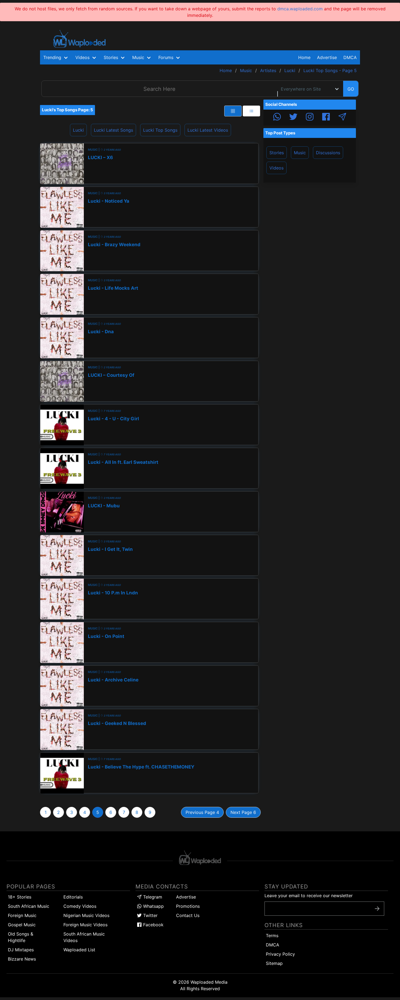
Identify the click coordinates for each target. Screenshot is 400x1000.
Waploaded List (79, 949)
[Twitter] (293, 117)
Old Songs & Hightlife (20, 937)
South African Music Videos (84, 937)
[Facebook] (326, 117)
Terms (272, 935)
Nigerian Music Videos (86, 915)
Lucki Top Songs (160, 130)
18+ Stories (19, 897)
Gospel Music (22, 924)
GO (350, 89)
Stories (276, 152)
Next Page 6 (243, 812)
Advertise (186, 897)
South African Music (28, 906)
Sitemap (274, 963)
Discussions (328, 152)
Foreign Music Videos (85, 924)
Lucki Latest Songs (113, 130)
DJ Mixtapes (21, 949)
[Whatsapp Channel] (277, 117)
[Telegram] (342, 117)
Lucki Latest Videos (207, 130)
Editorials (73, 897)
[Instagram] (310, 117)
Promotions (188, 906)
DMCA (350, 57)
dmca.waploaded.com (300, 8)
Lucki (78, 130)
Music (300, 152)
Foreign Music (22, 915)
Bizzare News (22, 959)
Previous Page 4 (202, 812)
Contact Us (187, 915)
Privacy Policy (280, 954)
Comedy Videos (79, 906)
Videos (276, 168)
